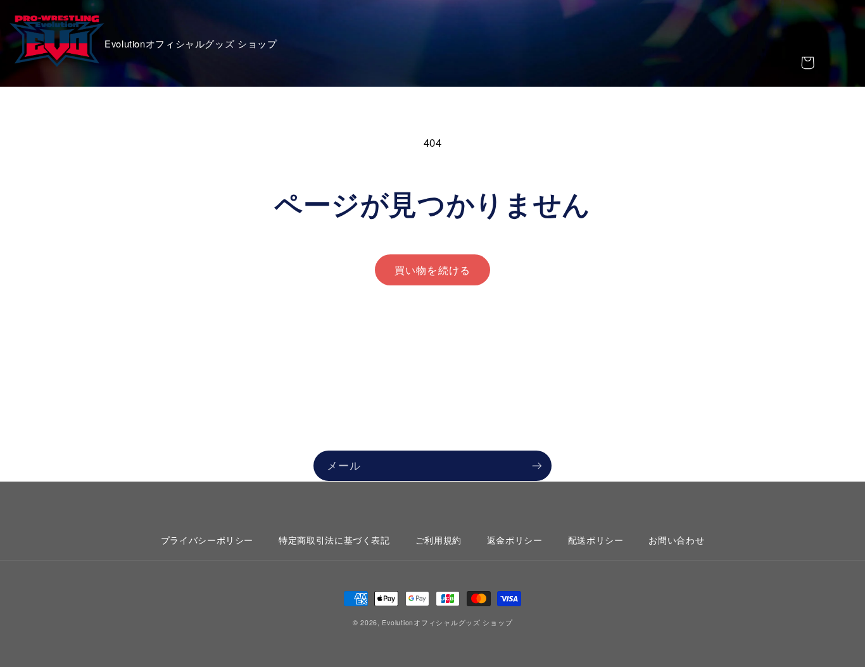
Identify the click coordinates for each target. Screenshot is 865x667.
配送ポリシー (596, 539)
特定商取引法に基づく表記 (334, 539)
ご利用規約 (438, 539)
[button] (807, 62)
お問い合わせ (676, 539)
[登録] (537, 465)
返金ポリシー (515, 539)
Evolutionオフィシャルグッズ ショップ (447, 622)
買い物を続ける (432, 270)
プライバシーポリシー (207, 539)
